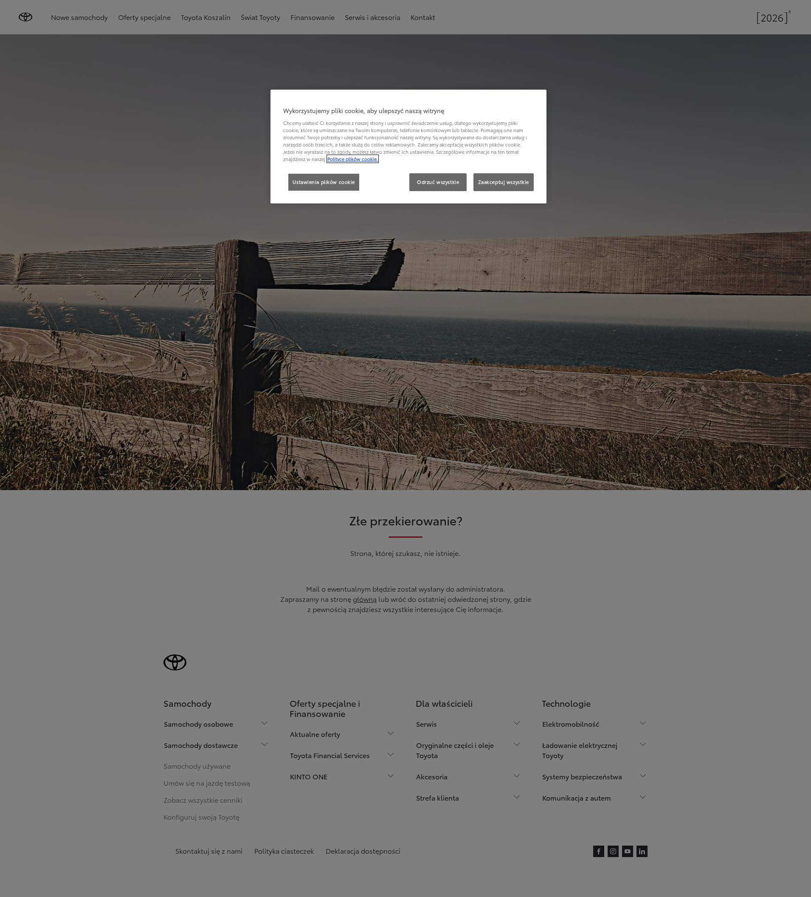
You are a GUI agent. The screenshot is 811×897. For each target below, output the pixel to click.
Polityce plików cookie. (352, 158)
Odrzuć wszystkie (438, 181)
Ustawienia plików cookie (324, 181)
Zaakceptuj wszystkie (503, 181)
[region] (408, 146)
